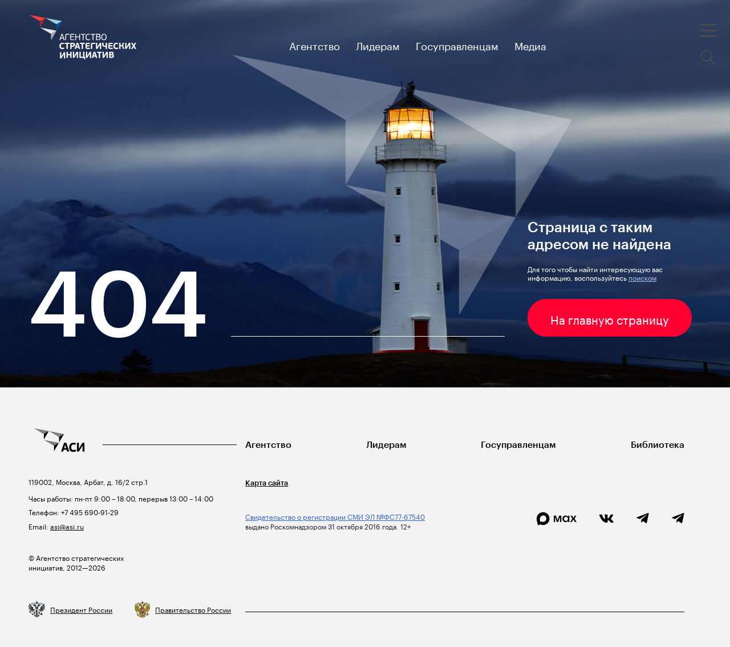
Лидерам (386, 444)
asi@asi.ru (67, 525)
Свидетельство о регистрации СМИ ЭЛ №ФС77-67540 (335, 516)
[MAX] (557, 519)
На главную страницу (609, 318)
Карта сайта (266, 483)
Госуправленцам (518, 444)
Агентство (268, 444)
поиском (642, 277)
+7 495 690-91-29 (89, 511)
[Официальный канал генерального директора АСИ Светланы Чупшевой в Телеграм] (678, 518)
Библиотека (657, 444)
